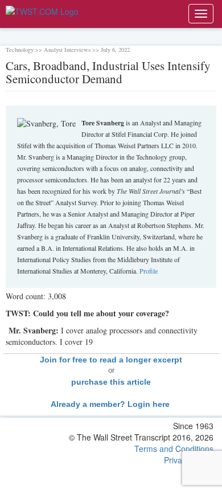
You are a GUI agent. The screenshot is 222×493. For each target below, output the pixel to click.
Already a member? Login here (111, 404)
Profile (148, 270)
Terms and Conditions (173, 448)
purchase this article (111, 381)
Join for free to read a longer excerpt (111, 359)
